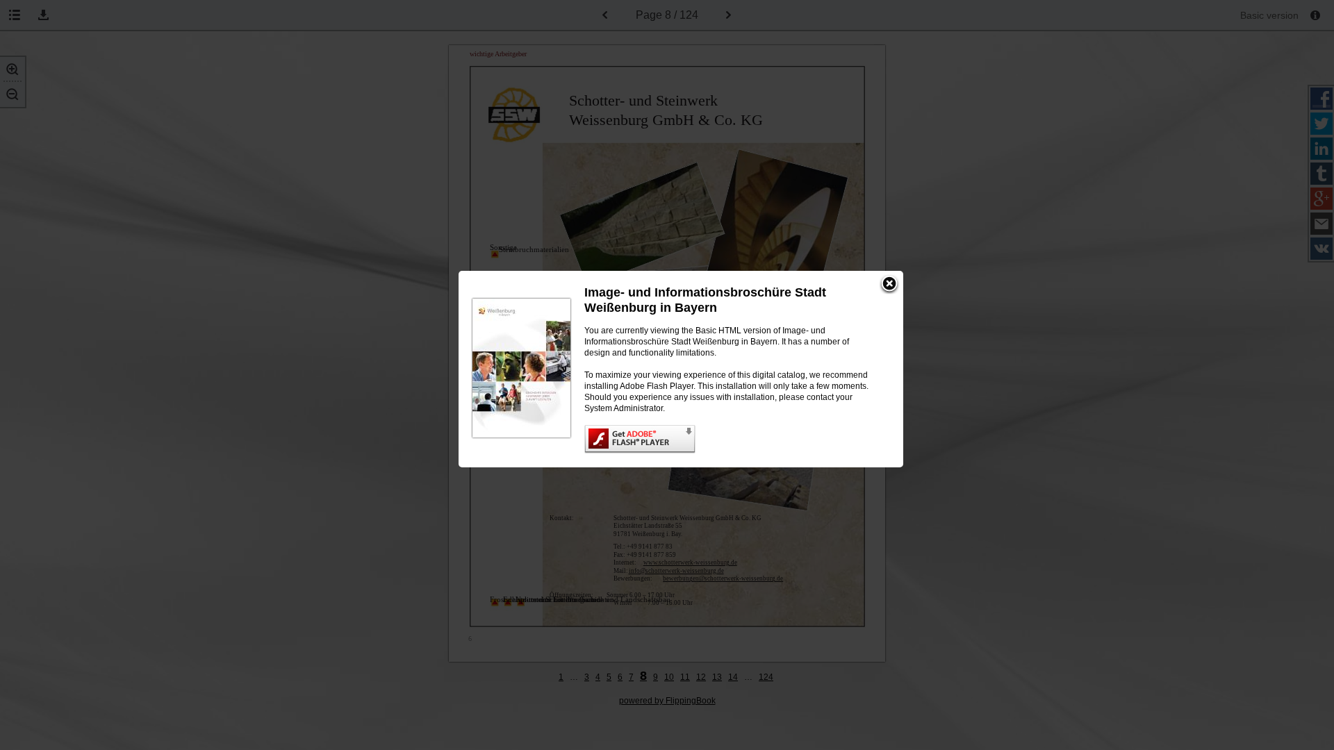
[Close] (889, 284)
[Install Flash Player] (729, 439)
